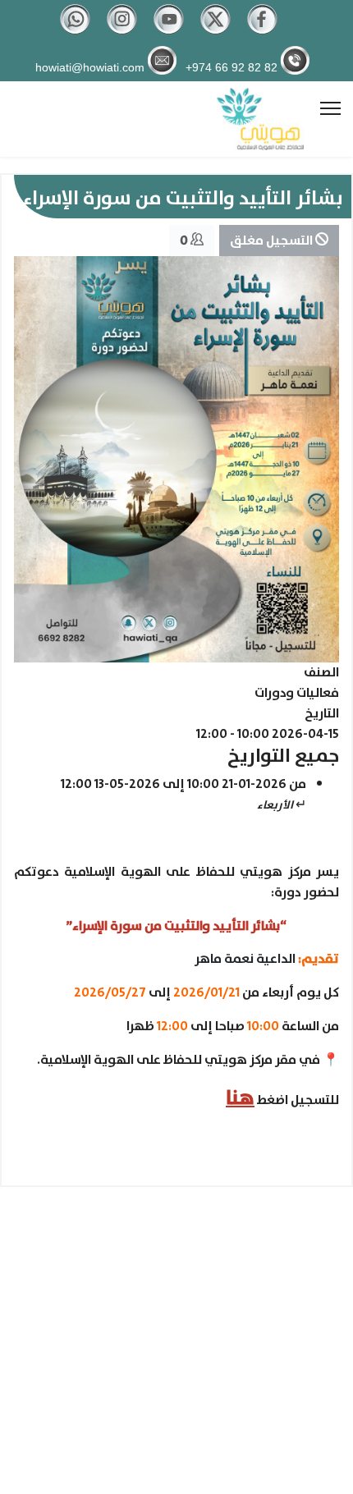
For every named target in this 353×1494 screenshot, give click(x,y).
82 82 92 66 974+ (231, 67)
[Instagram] (122, 31)
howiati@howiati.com (89, 67)
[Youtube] (169, 31)
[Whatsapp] (75, 31)
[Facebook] (262, 31)
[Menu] (330, 108)
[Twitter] (215, 31)
